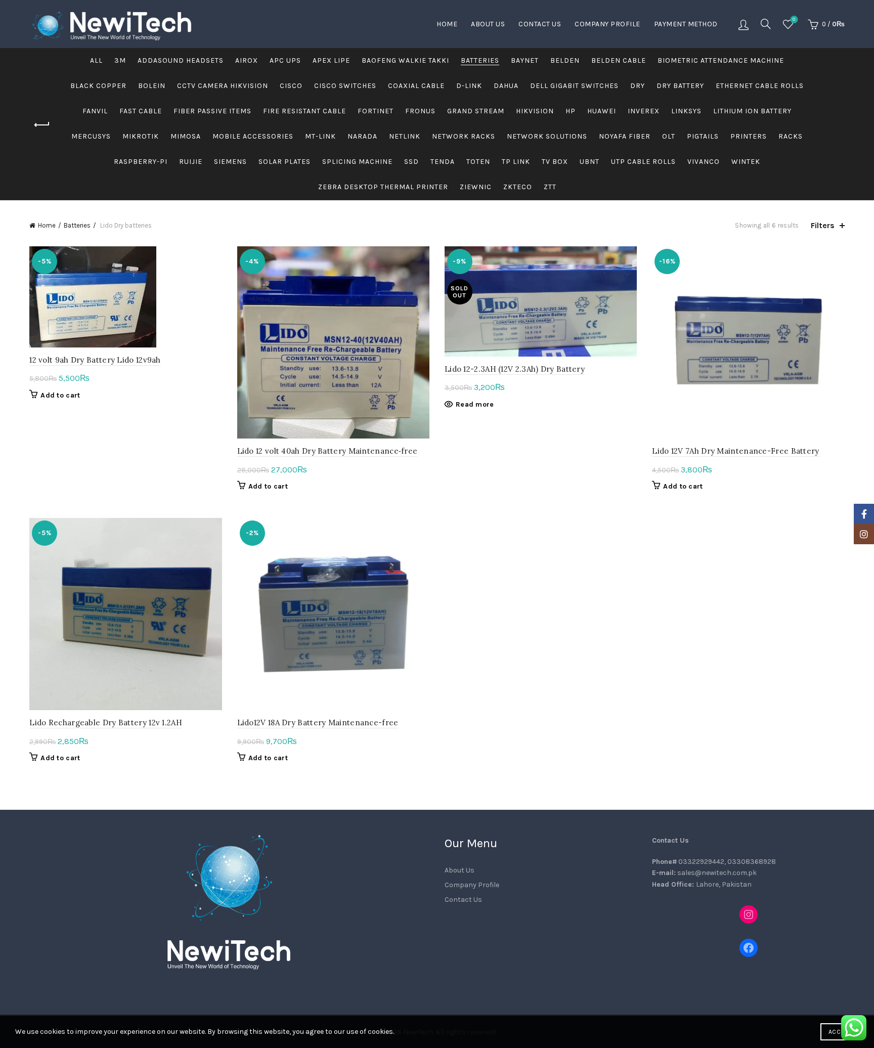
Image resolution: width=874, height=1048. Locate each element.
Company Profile (607, 24)
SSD (411, 161)
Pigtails (703, 136)
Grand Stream (475, 111)
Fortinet (376, 111)
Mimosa (185, 136)
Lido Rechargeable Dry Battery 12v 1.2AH (105, 722)
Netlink (404, 136)
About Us (488, 24)
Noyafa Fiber (624, 136)
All (96, 60)
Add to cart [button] (60, 395)
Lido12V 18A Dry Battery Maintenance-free (318, 722)
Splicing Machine (357, 161)
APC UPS (285, 60)
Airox (246, 60)
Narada (362, 136)
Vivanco (703, 161)
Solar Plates (284, 161)
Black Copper (98, 85)
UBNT (589, 161)
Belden (565, 60)
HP (570, 111)
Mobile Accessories (252, 136)
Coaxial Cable (416, 85)
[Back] (42, 125)
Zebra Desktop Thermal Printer (383, 187)
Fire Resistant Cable (304, 111)
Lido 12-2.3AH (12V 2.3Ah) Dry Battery (515, 369)
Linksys (686, 111)
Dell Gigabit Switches (574, 85)
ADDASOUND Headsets (181, 60)
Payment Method (686, 24)
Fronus (420, 111)
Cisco (291, 85)
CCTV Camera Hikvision (222, 85)
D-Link (469, 85)
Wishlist (794, 19)
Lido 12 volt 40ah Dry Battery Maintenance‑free (327, 451)
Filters (823, 225)
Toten (478, 161)
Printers (748, 136)
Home (446, 24)
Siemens (230, 161)
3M (120, 60)
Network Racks (463, 136)
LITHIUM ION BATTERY (752, 111)
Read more (475, 404)
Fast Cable (140, 111)
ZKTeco (517, 187)
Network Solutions (547, 136)
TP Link (516, 161)
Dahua (506, 85)
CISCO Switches (345, 85)
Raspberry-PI (140, 161)
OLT (668, 136)
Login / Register (743, 24)
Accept (839, 1031)
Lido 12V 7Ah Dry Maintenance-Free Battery (735, 451)
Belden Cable (618, 60)
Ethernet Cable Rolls (760, 85)
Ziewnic (476, 187)
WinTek (745, 161)
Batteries (480, 60)
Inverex (644, 111)
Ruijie (190, 161)
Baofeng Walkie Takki (405, 60)
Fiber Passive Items (212, 111)
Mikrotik (140, 136)
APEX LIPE (331, 60)
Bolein (151, 85)
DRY (637, 85)
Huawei (601, 111)
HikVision (535, 111)
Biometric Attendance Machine (721, 60)
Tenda (442, 161)
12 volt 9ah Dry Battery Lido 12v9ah (95, 360)
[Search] (766, 23)
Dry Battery (680, 85)
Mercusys (91, 136)
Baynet (525, 60)
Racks (790, 136)
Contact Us (539, 24)
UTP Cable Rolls (643, 161)
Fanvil (95, 111)
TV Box (555, 161)
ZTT (550, 187)
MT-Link (320, 136)
